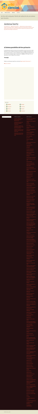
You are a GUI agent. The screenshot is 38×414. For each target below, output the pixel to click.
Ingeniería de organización (30, 222)
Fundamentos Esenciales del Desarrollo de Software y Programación (18, 123)
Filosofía (22, 108)
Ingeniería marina (29, 360)
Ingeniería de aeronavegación (31, 187)
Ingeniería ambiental (30, 174)
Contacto (18, 12)
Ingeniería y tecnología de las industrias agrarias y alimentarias (31, 382)
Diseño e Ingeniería (29, 136)
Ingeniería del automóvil (15, 26)
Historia (9, 108)
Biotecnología (29, 125)
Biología (22, 104)
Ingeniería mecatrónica (30, 366)
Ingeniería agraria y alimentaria (31, 157)
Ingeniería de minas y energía (31, 211)
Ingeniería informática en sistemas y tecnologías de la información (31, 352)
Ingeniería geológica (30, 324)
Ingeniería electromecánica (31, 249)
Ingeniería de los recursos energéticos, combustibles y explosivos (31, 204)
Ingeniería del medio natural (31, 244)
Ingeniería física (29, 317)
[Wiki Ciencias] (19, 5)
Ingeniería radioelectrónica (30, 373)
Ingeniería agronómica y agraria (31, 171)
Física (27, 140)
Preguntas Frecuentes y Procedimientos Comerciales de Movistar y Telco (19, 130)
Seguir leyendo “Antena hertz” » (25, 61)
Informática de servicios (30, 149)
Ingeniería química (29, 372)
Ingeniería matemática (30, 363)
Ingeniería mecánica (29, 365)
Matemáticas (28, 388)
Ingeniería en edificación (30, 269)
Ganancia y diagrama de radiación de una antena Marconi (20, 27)
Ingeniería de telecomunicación (31, 241)
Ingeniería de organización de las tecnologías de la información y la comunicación (31, 224)
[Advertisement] (25, 39)
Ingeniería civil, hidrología (30, 183)
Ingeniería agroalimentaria (30, 163)
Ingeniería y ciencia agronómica (31, 379)
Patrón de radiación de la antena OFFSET (12, 28)
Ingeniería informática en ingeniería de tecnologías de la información (31, 349)
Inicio (2, 12)
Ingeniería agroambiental (30, 167)
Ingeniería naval (29, 370)
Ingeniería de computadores (31, 190)
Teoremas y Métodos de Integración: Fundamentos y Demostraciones (18, 119)
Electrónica (28, 137)
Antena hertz (11, 24)
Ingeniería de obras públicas (31, 212)
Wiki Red (13, 12)
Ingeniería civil (29, 177)
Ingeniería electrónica (30, 251)
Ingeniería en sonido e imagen (31, 301)
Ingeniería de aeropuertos (30, 188)
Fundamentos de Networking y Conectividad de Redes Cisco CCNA (18, 134)
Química (28, 395)
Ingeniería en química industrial (31, 286)
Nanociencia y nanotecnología (31, 393)
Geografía (9, 106)
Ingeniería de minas (29, 209)
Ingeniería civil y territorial (30, 179)
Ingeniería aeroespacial (30, 150)
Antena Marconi (22, 26)
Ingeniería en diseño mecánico (31, 268)
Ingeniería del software (30, 246)
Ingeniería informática (30, 333)
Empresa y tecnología (30, 139)
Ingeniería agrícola (29, 161)
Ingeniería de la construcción (31, 196)
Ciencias (9, 104)
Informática (28, 147)
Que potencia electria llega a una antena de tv (11, 29)
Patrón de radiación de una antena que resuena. (26, 28)
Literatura (23, 106)
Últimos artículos (7, 12)
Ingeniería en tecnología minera (31, 302)
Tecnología (28, 396)
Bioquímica (28, 123)
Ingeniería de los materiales (31, 199)
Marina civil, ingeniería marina (31, 384)
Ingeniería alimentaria (30, 172)
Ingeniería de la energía (30, 197)
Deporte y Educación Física (30, 134)
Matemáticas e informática (30, 390)
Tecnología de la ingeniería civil (31, 400)
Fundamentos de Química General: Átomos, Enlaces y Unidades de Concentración (18, 126)
